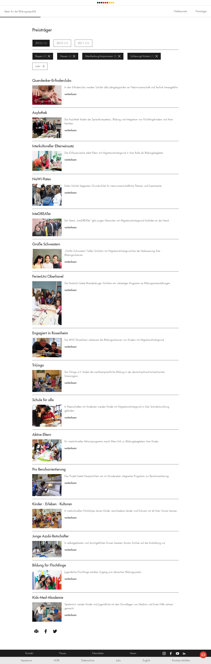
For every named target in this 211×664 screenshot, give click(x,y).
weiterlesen (70, 94)
